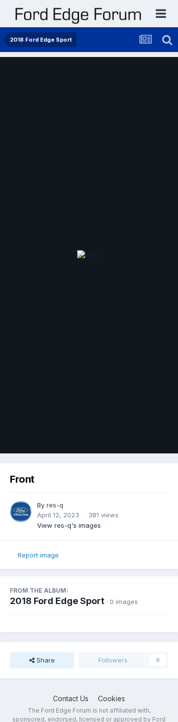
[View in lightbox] (89, 255)
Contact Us (71, 698)
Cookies (111, 698)
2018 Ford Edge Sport (57, 601)
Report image (38, 555)
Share (45, 660)
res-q (54, 505)
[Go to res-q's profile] (21, 511)
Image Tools (137, 436)
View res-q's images (69, 525)
